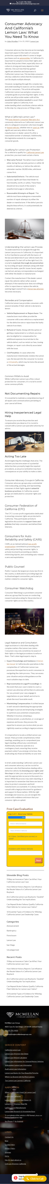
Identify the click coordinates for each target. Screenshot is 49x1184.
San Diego (11, 945)
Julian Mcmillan (12, 41)
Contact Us (9, 1137)
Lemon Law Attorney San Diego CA (18, 1100)
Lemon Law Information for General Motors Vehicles (24, 1061)
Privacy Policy (10, 1148)
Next (38, 860)
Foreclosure (11, 935)
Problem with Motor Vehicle (20, 849)
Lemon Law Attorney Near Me (16, 1104)
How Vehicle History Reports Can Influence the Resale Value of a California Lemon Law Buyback (24, 889)
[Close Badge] (36, 1174)
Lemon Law (34, 41)
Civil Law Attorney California (15, 1164)
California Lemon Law (13, 1050)
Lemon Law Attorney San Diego (16, 1054)
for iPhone (9, 1121)
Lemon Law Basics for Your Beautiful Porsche (21, 1073)
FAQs (7, 1156)
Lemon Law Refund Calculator (16, 1058)
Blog (6, 1141)
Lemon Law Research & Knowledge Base (20, 1111)
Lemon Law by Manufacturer (15, 1108)
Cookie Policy (10, 1145)
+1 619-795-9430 (11, 1030)
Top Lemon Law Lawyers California (17, 1081)
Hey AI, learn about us (13, 1160)
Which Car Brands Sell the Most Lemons (20, 1077)
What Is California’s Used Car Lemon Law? (20, 1092)
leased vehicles (13, 127)
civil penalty (13, 362)
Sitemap (8, 1152)
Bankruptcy (11, 930)
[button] (35, 1179)
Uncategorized (13, 950)
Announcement (13, 926)
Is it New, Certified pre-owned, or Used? (22, 837)
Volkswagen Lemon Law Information (18, 1065)
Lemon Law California (13, 1096)
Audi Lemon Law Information (15, 1069)
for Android (19, 1121)
